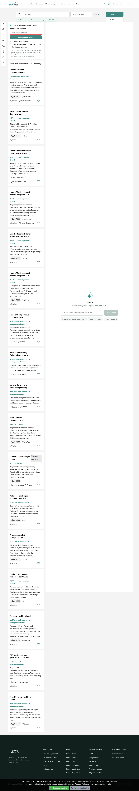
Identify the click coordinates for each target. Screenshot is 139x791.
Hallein (14, 342)
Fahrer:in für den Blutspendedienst (17, 71)
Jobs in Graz (71, 758)
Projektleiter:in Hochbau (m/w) (20, 698)
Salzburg (15, 374)
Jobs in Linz (70, 761)
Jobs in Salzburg (72, 765)
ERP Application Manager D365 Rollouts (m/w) (20, 656)
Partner (45, 765)
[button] (3, 24)
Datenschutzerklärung (29, 44)
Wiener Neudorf (18, 485)
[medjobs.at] (16, 4)
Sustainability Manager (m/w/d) (20, 458)
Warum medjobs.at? (50, 754)
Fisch (25, 97)
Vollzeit (14, 100)
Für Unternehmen (67, 4)
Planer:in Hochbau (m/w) (20, 616)
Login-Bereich (28, 56)
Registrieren (117, 4)
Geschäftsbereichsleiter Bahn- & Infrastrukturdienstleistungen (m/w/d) (20, 152)
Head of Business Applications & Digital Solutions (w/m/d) (20, 193)
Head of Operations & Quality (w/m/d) (19, 112)
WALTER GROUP (16, 463)
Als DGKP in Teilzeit (95, 319)
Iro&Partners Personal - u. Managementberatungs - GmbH (20, 323)
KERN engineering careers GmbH (20, 119)
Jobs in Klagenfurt (73, 773)
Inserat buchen (118, 758)
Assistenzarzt (94, 765)
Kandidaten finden (119, 754)
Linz (13, 178)
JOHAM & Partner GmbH (19, 502)
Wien (29, 97)
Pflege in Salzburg (111, 319)
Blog (77, 4)
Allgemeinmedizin (95, 773)
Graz (25, 136)
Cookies (36, 781)
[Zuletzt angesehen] (109, 4)
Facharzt (92, 761)
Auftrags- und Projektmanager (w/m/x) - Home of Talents (19, 497)
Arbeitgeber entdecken (51, 761)
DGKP (91, 754)
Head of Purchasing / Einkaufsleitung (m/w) (19, 353)
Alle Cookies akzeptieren (59, 788)
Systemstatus (47, 769)
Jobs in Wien (71, 754)
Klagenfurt (27, 219)
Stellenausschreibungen (51, 758)
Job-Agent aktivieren (26, 37)
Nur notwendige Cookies (80, 788)
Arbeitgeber (39, 4)
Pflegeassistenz (95, 758)
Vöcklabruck (16, 682)
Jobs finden (114, 14)
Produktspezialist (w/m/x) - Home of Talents (17, 536)
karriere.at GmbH (16, 424)
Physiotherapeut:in (96, 769)
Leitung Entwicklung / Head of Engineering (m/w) (19, 386)
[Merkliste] (105, 4)
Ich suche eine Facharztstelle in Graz (73, 319)
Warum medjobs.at (52, 4)
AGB (26, 41)
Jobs (31, 4)
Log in (128, 4)
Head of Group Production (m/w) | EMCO (20, 316)
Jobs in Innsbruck (73, 769)
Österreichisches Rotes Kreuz (19, 77)
